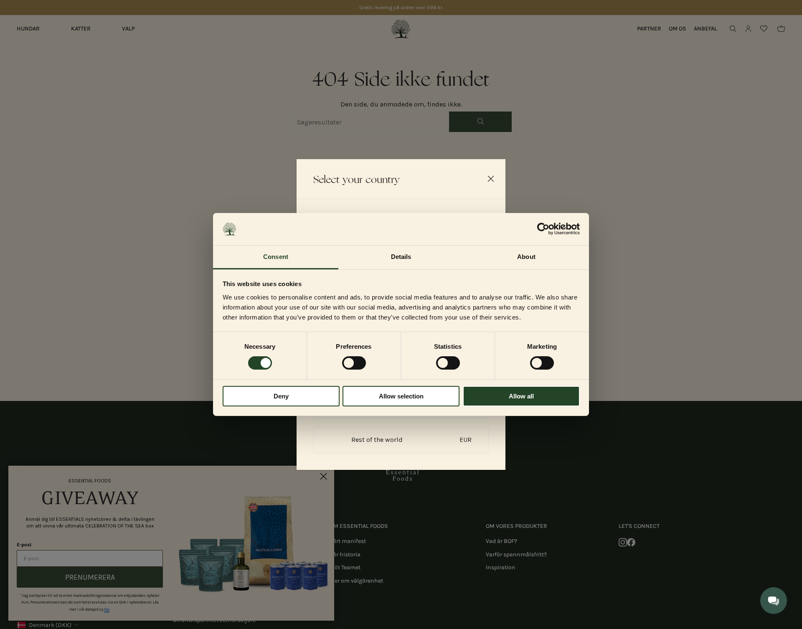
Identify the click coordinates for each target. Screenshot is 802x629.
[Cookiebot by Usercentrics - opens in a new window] (543, 229)
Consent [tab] (275, 256)
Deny (281, 396)
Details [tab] (401, 256)
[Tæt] (491, 178)
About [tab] (526, 256)
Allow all (521, 396)
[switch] (354, 363)
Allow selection (401, 396)
